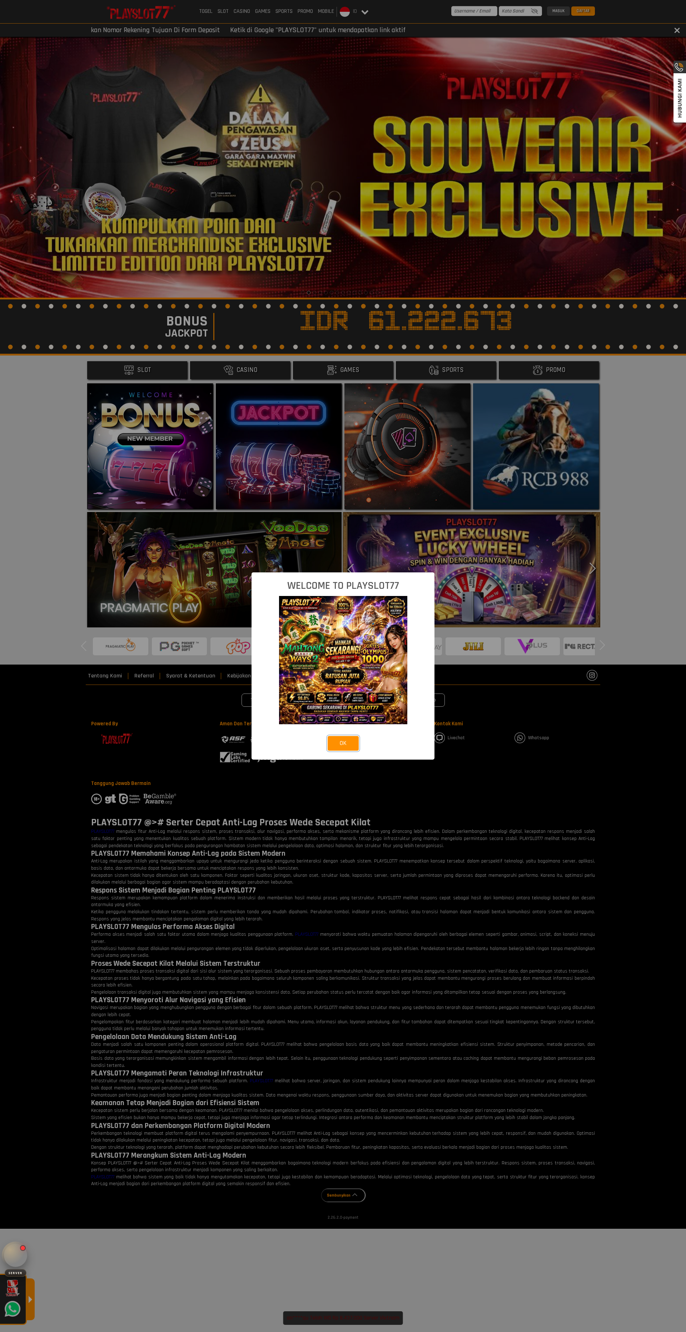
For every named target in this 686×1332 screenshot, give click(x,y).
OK (343, 743)
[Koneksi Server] (15, 1255)
